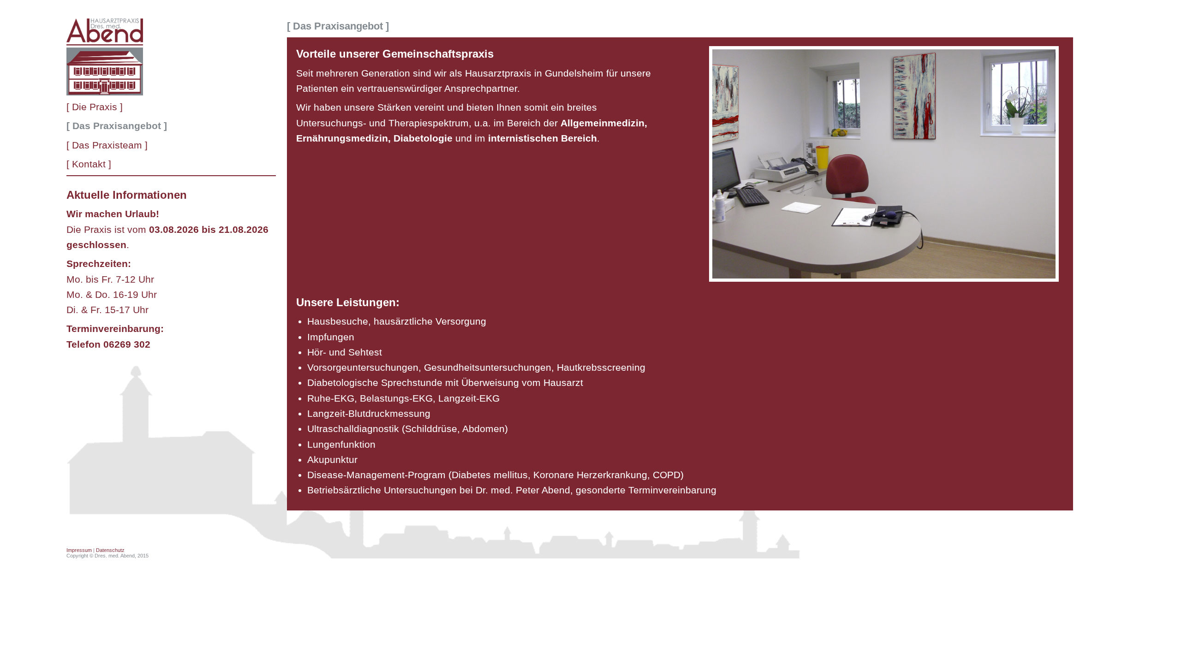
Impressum (79, 550)
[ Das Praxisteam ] (107, 145)
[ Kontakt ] (88, 164)
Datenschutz (110, 550)
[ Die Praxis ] (94, 106)
